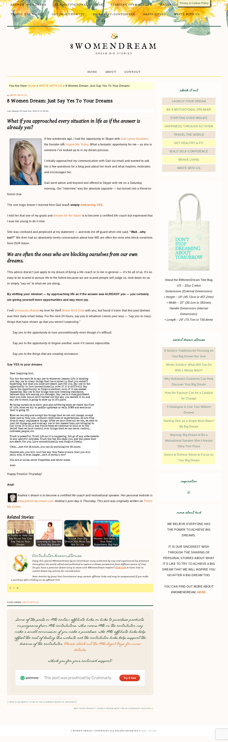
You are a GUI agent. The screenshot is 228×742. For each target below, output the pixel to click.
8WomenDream (114, 46)
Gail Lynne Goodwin (134, 138)
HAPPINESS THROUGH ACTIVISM (189, 126)
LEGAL (153, 731)
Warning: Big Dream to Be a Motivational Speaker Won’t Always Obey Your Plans (189, 440)
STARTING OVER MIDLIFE (189, 117)
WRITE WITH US (50, 85)
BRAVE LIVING (188, 159)
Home (32, 85)
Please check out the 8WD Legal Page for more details (102, 647)
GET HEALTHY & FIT (188, 143)
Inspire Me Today (77, 144)
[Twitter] (14, 588)
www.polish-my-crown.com (35, 501)
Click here (120, 567)
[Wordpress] (18, 588)
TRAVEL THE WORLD (189, 134)
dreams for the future (67, 215)
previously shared (27, 310)
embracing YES (92, 204)
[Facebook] (10, 588)
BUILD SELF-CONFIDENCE (189, 151)
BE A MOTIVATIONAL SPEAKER (189, 109)
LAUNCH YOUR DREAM (189, 101)
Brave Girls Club (73, 310)
